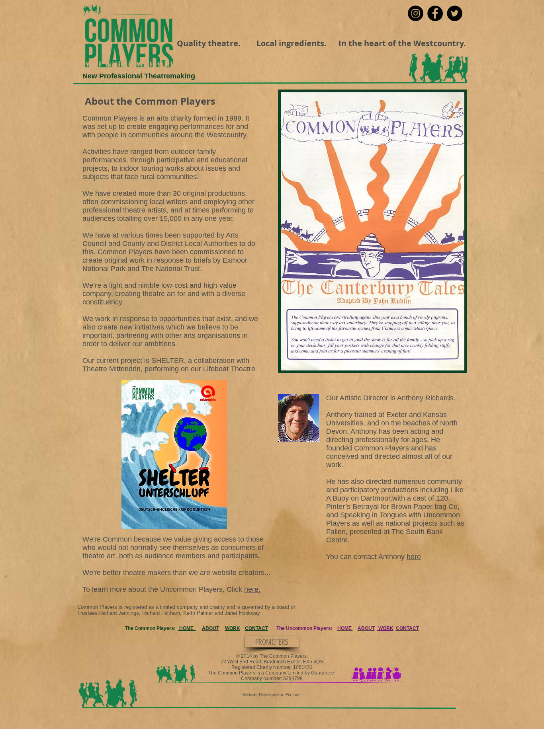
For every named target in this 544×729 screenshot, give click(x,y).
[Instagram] (415, 13)
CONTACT (256, 628)
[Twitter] (454, 13)
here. (252, 589)
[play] (445, 363)
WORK (232, 628)
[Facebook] (435, 13)
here (414, 557)
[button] (372, 231)
